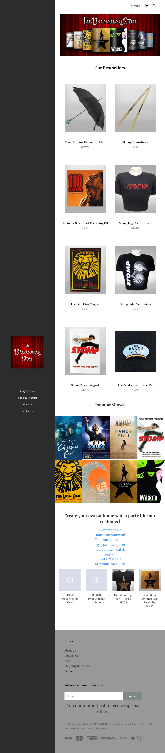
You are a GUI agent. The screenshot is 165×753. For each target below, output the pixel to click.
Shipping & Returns (77, 666)
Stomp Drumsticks (135, 142)
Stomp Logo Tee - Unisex (135, 223)
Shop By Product (27, 397)
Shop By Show (27, 391)
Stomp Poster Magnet (85, 385)
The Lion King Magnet (85, 304)
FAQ (67, 660)
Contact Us (27, 411)
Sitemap (69, 671)
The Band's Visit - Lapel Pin (135, 385)
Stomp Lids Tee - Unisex (135, 304)
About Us (27, 404)
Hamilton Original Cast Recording (150, 599)
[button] (96, 437)
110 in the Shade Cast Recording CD (85, 223)
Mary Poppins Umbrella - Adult (85, 142)
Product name (69, 598)
